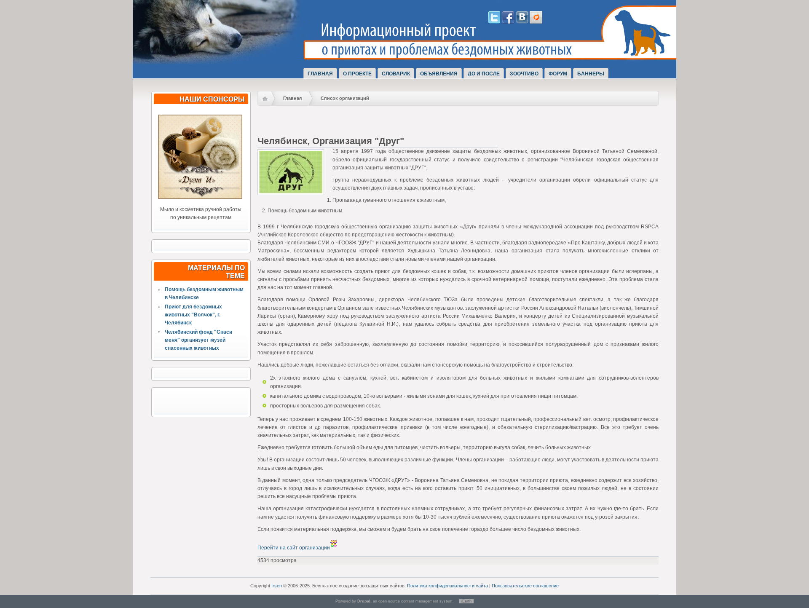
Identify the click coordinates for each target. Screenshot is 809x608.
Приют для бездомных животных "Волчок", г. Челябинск (193, 315)
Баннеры (590, 74)
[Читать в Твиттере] (494, 22)
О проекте (357, 74)
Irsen (276, 585)
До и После (484, 74)
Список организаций (345, 98)
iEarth (466, 601)
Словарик (396, 74)
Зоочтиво (524, 74)
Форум (558, 74)
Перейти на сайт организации (293, 548)
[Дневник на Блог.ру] (536, 22)
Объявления (439, 74)
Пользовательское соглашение (525, 585)
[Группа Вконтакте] (522, 22)
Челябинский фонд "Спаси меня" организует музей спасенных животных (198, 340)
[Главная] (231, 56)
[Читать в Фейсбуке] (508, 22)
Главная (320, 74)
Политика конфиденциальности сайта (447, 585)
